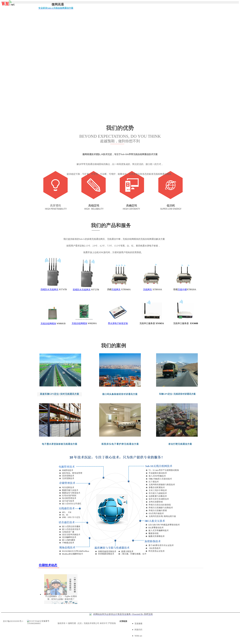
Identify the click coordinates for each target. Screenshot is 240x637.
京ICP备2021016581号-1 (13, 621)
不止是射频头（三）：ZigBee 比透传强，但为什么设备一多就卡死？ (61, 597)
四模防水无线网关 (49, 289)
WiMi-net (138, 636)
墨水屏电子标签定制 (118, 323)
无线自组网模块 (48, 323)
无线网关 (116, 289)
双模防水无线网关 (82, 289)
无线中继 (182, 289)
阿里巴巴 (138, 630)
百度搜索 (138, 624)
